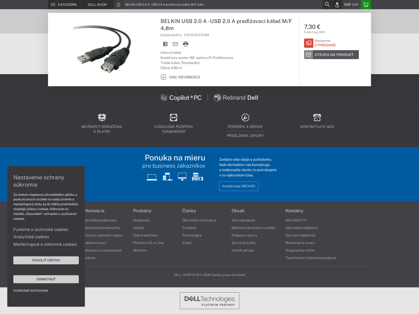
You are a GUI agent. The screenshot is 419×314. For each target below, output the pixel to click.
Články (189, 211)
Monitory (140, 250)
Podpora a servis (244, 235)
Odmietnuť (46, 279)
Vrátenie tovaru (94, 243)
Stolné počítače (145, 235)
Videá (186, 243)
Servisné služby (244, 243)
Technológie (192, 235)
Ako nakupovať (243, 220)
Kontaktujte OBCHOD (238, 186)
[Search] (327, 4)
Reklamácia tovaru (300, 243)
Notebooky (141, 220)
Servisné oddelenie (300, 235)
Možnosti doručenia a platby (253, 228)
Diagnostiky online (300, 250)
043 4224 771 (296, 220)
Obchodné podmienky (100, 220)
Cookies (89, 258)
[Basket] (366, 4)
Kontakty (295, 211)
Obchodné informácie (199, 220)
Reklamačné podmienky (101, 228)
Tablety (139, 228)
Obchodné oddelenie (302, 228)
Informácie (94, 211)
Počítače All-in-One (148, 243)
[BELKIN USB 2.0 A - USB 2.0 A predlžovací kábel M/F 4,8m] (102, 49)
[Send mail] (175, 44)
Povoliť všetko (46, 260)
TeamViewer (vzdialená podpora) (311, 258)
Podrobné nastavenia (30, 290)
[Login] (337, 4)
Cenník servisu (243, 250)
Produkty (142, 211)
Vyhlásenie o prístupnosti (102, 250)
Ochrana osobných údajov (103, 235)
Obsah (238, 211)
